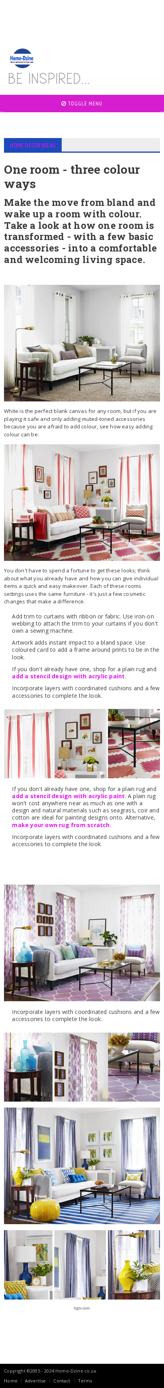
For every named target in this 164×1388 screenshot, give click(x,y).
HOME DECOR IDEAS (33, 145)
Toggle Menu (84, 103)
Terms (85, 1381)
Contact (61, 1381)
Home (11, 1381)
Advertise (35, 1381)
